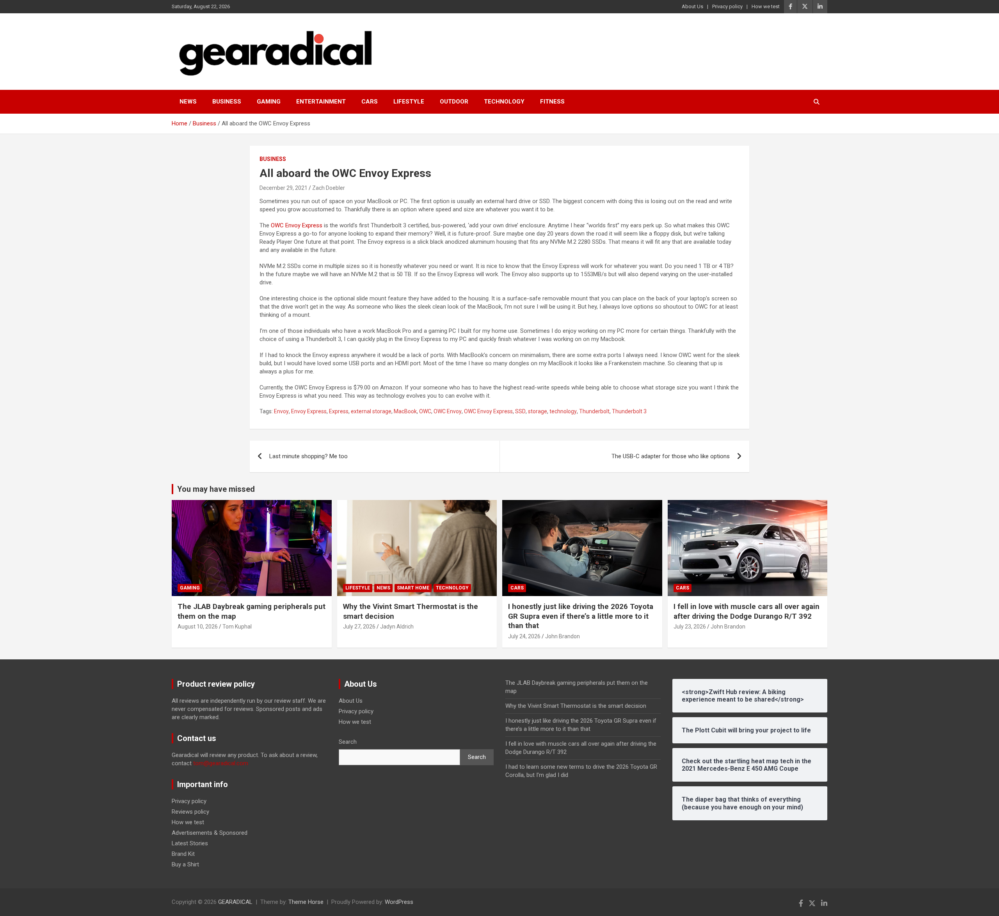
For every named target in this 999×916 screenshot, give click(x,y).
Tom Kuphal (237, 626)
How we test (766, 6)
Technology (504, 101)
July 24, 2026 (524, 636)
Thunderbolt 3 (629, 411)
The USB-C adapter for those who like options (670, 456)
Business (226, 101)
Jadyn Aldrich (397, 626)
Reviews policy (190, 811)
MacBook (405, 411)
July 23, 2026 (690, 626)
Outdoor (454, 101)
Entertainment (321, 101)
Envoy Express (309, 411)
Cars (369, 101)
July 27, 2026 (359, 626)
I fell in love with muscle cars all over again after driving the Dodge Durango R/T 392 (746, 611)
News (188, 101)
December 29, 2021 (284, 188)
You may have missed (216, 489)
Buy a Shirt (185, 864)
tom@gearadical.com (220, 763)
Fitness (552, 101)
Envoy (281, 411)
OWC (425, 411)
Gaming (269, 101)
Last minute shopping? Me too (308, 456)
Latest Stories (190, 843)
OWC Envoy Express (296, 225)
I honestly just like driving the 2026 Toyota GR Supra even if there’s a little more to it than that (580, 616)
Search (348, 741)
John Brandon (562, 636)
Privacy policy (727, 6)
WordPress (399, 901)
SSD (520, 411)
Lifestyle (408, 101)
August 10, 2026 (198, 626)
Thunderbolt (594, 411)
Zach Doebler (328, 188)
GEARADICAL (235, 901)
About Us (692, 6)
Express (338, 411)
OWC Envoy (448, 411)
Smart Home (413, 588)
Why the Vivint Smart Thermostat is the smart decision (575, 705)
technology (563, 411)
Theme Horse (306, 901)
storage (537, 411)
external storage (371, 411)
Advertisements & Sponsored (209, 832)
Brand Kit (183, 853)
